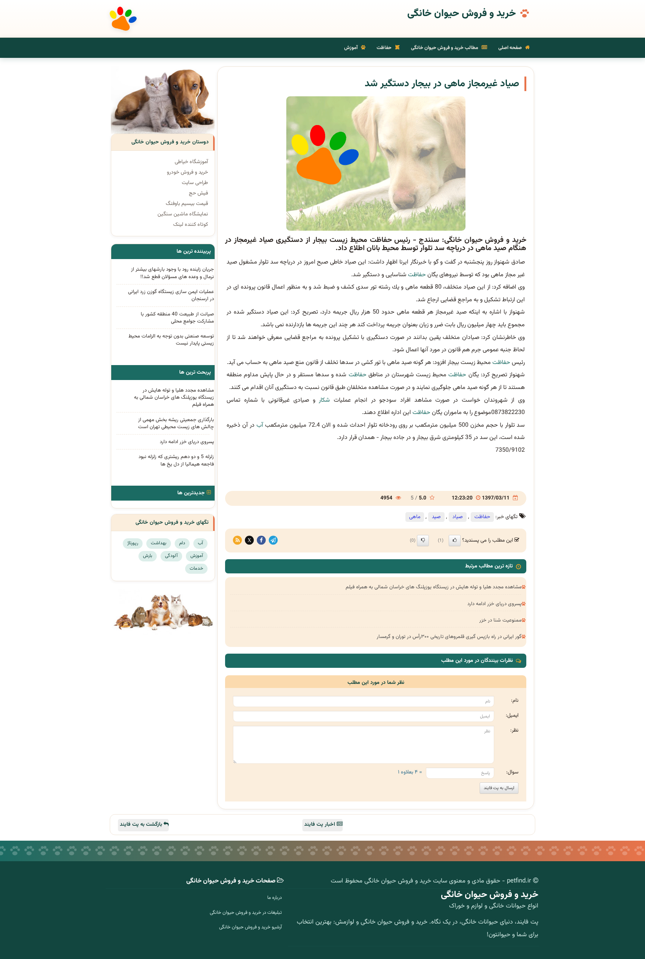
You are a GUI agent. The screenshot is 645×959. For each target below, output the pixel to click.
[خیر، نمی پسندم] (423, 540)
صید (436, 517)
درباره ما (274, 898)
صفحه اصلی (510, 48)
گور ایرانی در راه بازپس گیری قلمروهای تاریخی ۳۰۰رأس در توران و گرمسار (449, 637)
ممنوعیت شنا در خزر (500, 620)
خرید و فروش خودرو (187, 172)
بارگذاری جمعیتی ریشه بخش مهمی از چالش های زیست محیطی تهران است (176, 423)
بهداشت (158, 543)
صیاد (457, 517)
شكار (324, 400)
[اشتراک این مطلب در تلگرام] (273, 540)
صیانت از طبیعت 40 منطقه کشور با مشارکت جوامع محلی (177, 317)
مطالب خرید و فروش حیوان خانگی (445, 48)
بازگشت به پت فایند (141, 825)
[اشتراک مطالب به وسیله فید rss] (237, 540)
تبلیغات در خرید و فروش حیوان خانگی (246, 912)
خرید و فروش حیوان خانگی (461, 14)
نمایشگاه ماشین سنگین (183, 214)
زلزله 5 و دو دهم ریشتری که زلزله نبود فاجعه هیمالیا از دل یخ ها (176, 460)
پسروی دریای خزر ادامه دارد (494, 604)
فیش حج (198, 193)
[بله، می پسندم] (455, 540)
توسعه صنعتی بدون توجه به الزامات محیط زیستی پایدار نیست (171, 339)
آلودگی (171, 556)
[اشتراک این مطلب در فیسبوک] (261, 540)
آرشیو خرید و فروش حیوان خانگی (250, 927)
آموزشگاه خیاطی (191, 162)
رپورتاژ (132, 543)
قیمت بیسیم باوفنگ (187, 204)
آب (259, 425)
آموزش (351, 48)
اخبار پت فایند (320, 825)
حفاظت (385, 48)
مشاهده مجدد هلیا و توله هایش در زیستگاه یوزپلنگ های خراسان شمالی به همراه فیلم (433, 587)
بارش (147, 556)
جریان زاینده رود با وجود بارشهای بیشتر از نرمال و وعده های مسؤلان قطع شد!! (172, 272)
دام (182, 543)
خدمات (196, 568)
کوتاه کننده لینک (190, 225)
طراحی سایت (195, 183)
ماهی (414, 517)
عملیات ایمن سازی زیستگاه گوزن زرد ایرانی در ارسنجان (171, 295)
